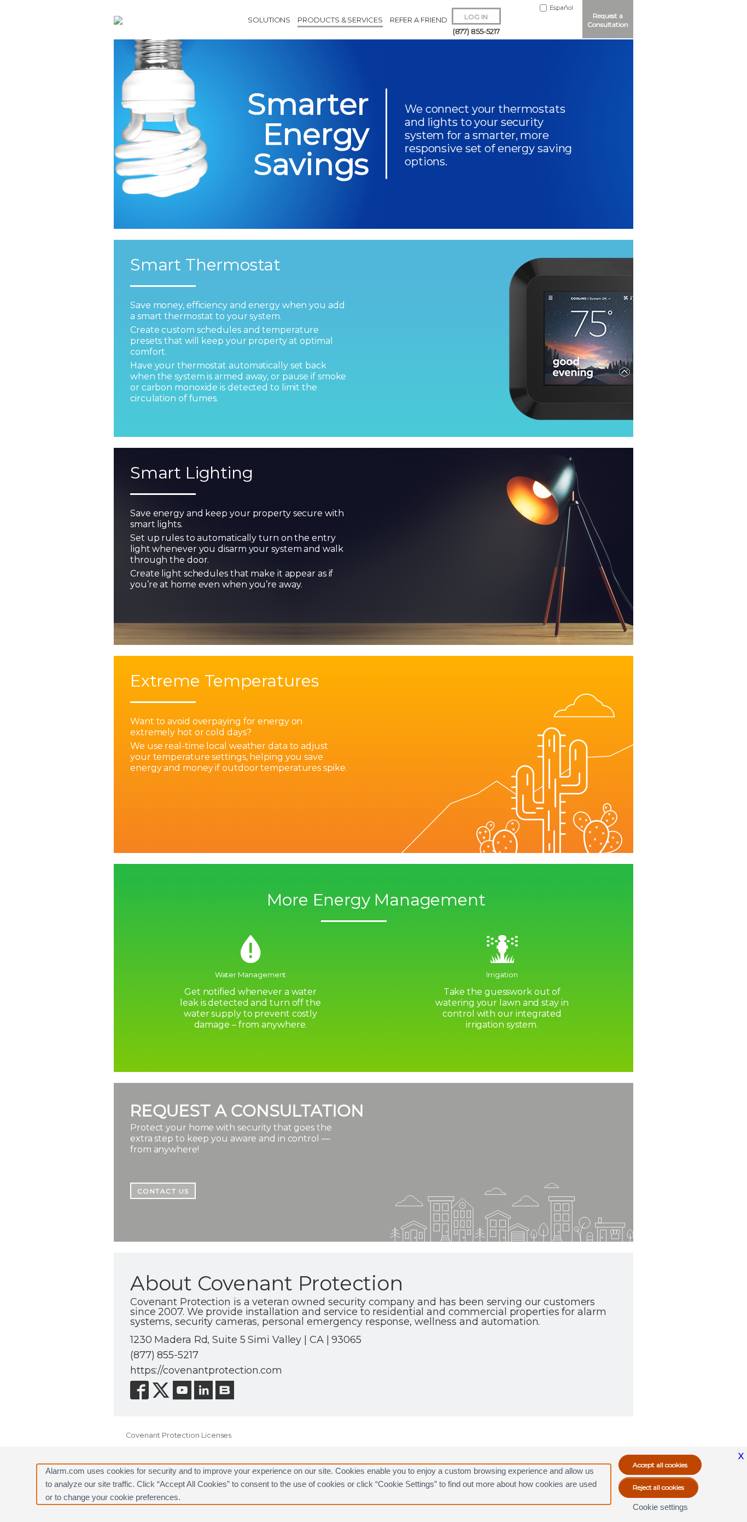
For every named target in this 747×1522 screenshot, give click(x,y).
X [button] (741, 1456)
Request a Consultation (607, 19)
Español (561, 7)
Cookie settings (660, 1507)
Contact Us (163, 1191)
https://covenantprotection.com (206, 1370)
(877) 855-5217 (476, 31)
